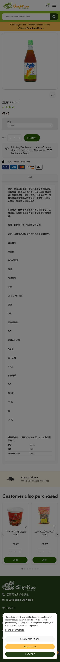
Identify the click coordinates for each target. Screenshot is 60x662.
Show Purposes (30, 639)
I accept (30, 654)
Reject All (30, 647)
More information (14, 629)
